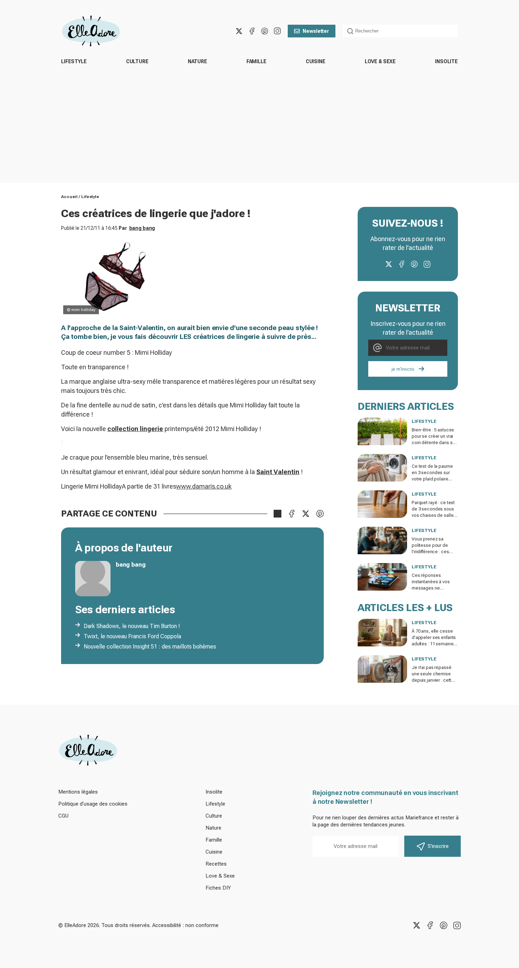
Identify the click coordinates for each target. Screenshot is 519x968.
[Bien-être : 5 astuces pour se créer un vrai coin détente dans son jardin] (382, 431)
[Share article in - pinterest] (320, 514)
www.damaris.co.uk (204, 486)
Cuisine (316, 61)
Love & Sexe (380, 61)
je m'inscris (403, 369)
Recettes (216, 864)
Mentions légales (78, 792)
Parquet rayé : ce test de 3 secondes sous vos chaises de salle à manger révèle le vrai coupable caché (434, 515)
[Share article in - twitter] (306, 514)
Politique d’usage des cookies (92, 804)
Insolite (446, 61)
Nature (197, 61)
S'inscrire (438, 846)
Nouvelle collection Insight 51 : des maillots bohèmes (150, 646)
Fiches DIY (218, 888)
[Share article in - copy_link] (277, 514)
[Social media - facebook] (251, 31)
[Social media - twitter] (239, 31)
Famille (256, 61)
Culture (137, 61)
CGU (63, 816)
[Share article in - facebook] (292, 514)
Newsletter (316, 31)
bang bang (142, 228)
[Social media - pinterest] (264, 31)
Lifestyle (74, 61)
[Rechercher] (350, 31)
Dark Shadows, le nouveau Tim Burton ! (132, 626)
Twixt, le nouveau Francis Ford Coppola (132, 636)
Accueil (69, 196)
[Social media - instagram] (277, 31)
